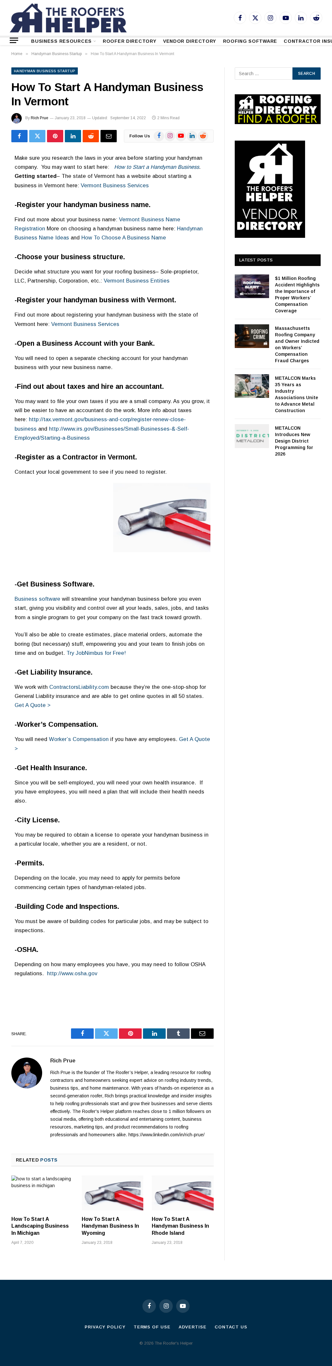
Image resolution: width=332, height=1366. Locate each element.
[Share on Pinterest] (55, 136)
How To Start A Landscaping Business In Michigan (40, 1226)
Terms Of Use (152, 1327)
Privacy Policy (105, 1327)
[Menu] (14, 40)
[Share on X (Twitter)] (37, 136)
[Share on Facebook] (19, 136)
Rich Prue (39, 118)
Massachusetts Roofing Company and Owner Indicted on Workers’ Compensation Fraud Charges (297, 344)
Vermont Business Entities (137, 281)
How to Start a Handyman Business (156, 167)
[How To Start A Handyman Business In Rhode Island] (183, 1192)
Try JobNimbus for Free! (96, 653)
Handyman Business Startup (44, 71)
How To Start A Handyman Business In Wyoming (110, 1226)
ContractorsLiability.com (79, 687)
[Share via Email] (109, 136)
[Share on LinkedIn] (73, 136)
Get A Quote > (33, 705)
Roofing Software (250, 41)
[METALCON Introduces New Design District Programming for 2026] (252, 436)
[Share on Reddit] (91, 136)
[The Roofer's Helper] (68, 18)
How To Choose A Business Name (123, 238)
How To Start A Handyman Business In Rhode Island (180, 1226)
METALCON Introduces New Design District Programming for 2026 (294, 441)
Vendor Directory (189, 41)
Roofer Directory (129, 41)
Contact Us (231, 1327)
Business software (37, 599)
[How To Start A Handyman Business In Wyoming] (113, 1192)
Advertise (193, 1327)
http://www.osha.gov (72, 973)
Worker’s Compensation (79, 739)
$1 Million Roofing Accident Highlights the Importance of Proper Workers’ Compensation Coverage (297, 294)
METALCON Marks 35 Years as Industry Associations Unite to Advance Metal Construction (296, 394)
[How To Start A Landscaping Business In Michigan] (42, 1192)
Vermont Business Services (115, 185)
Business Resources (61, 41)
